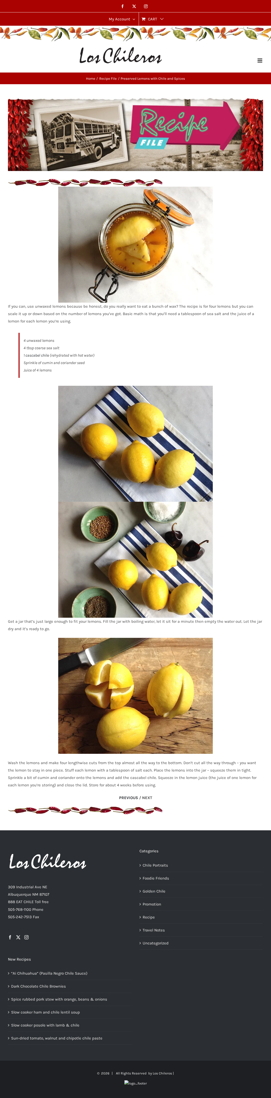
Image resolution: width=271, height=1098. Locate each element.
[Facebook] (10, 937)
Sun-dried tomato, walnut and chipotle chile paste (56, 1038)
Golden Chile (154, 891)
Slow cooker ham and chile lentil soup (45, 1012)
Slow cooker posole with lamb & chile (45, 1025)
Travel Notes (154, 930)
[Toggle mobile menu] (260, 60)
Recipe (149, 917)
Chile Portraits (155, 865)
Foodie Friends (156, 878)
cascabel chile (37, 355)
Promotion (152, 904)
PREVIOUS (128, 797)
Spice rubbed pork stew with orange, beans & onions (59, 999)
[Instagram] (26, 937)
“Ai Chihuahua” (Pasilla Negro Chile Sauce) (49, 973)
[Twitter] (18, 937)
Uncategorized (156, 943)
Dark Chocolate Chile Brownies (38, 986)
